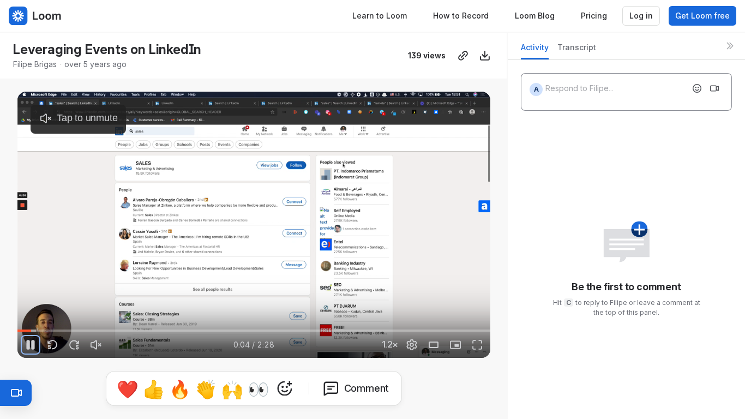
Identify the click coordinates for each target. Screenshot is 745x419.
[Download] (485, 55)
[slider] (253, 330)
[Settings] (411, 345)
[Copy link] (463, 55)
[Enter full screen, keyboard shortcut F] (477, 345)
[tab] (535, 50)
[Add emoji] (697, 88)
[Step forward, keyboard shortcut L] (74, 345)
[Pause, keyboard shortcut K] (30, 345)
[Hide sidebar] (729, 45)
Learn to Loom (379, 15)
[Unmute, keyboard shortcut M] (96, 345)
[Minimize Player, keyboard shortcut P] (455, 345)
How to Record (461, 15)
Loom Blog (535, 15)
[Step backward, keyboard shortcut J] (52, 345)
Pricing (594, 15)
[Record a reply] (714, 88)
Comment (366, 388)
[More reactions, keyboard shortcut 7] (285, 388)
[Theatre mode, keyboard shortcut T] (433, 345)
